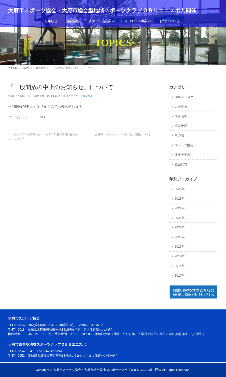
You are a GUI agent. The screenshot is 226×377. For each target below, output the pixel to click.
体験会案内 (182, 154)
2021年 (180, 237)
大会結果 (181, 116)
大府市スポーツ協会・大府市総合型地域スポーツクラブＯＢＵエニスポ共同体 (102, 10)
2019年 (180, 256)
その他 (179, 135)
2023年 (180, 218)
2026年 (180, 189)
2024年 (180, 208)
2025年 (180, 198)
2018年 (180, 266)
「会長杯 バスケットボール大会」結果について (123, 134)
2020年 (180, 246)
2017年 (180, 275)
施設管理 (87, 96)
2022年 (180, 227)
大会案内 (181, 106)
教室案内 (181, 164)
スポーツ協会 (184, 145)
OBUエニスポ (184, 97)
